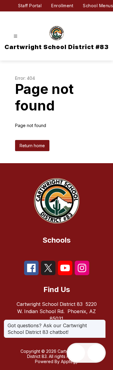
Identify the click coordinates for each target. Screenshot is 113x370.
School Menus (98, 5)
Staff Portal (30, 5)
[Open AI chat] (95, 352)
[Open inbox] (76, 352)
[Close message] (101, 322)
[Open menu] (15, 36)
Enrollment (62, 5)
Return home (32, 145)
